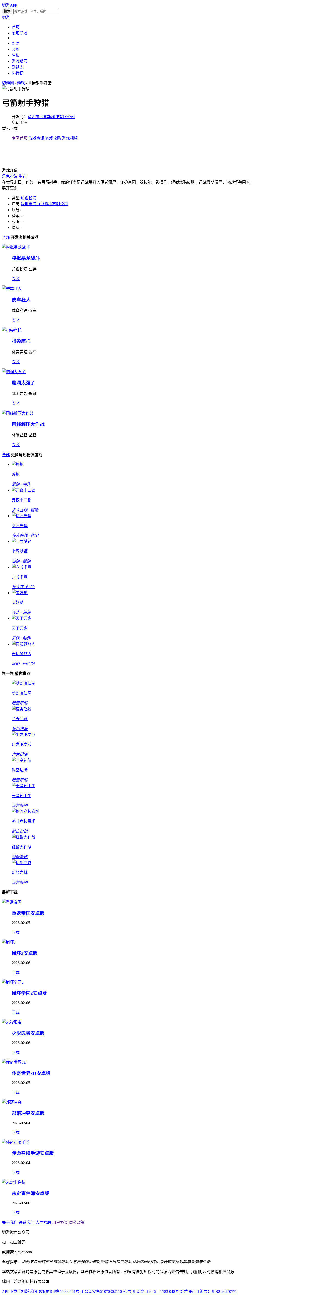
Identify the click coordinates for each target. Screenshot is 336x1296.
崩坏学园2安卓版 (29, 993)
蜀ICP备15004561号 (62, 1291)
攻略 (16, 49)
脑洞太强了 (23, 382)
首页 (16, 27)
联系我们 (26, 1222)
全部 (6, 237)
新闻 (16, 43)
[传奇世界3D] (14, 1062)
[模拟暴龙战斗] (16, 247)
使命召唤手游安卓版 (33, 1153)
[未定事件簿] (14, 1182)
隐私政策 (77, 1222)
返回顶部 (37, 1291)
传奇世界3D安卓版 (31, 1073)
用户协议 (60, 1222)
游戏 (21, 83)
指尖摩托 (21, 341)
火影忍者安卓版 (28, 1033)
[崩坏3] (9, 942)
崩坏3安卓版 (25, 953)
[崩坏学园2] (13, 982)
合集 (16, 55)
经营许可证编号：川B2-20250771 (208, 1291)
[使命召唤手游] (16, 1142)
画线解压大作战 (28, 424)
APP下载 (9, 1291)
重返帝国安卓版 (28, 913)
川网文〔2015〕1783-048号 (156, 1291)
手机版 (23, 1291)
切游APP (9, 5)
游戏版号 (20, 61)
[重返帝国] (12, 902)
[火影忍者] (12, 1022)
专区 (16, 279)
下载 (16, 932)
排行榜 (18, 73)
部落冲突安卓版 (28, 1113)
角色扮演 (10, 176)
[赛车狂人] (12, 289)
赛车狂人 (21, 299)
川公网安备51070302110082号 (106, 1291)
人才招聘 (43, 1222)
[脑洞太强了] (14, 372)
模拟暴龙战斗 (26, 258)
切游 (6, 17)
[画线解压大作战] (17, 413)
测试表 (18, 67)
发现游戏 (20, 33)
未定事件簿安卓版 (30, 1193)
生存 (23, 176)
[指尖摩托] (12, 330)
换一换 (8, 673)
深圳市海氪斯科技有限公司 (51, 117)
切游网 (8, 83)
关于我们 (10, 1222)
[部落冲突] (12, 1102)
